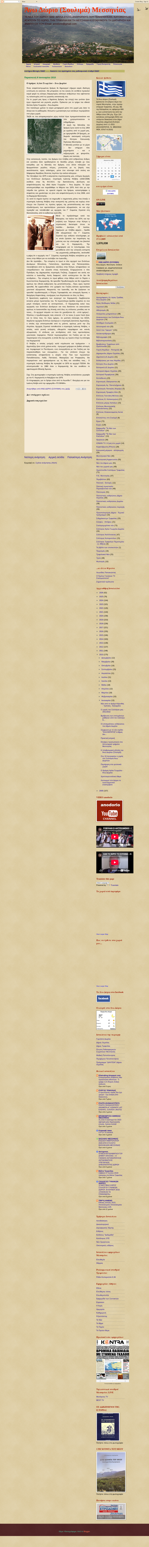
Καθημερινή (101, 1313)
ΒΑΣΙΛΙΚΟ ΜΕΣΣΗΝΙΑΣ (108, 1139)
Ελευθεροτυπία (102, 1295)
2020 (101, 616)
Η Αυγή (99, 1306)
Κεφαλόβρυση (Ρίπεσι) (105, 447)
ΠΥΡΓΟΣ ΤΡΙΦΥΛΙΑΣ (107, 1090)
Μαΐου (104, 685)
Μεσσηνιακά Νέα (103, 456)
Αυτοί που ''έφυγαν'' (104, 330)
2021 (101, 612)
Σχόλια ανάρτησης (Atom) (46, 463)
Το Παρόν (100, 1327)
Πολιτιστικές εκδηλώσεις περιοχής (110, 507)
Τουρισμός (100, 551)
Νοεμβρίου (106, 662)
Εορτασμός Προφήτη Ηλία (107, 392)
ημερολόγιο (116, 179)
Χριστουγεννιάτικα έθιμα (111, 776)
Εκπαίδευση (101, 378)
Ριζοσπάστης (101, 1316)
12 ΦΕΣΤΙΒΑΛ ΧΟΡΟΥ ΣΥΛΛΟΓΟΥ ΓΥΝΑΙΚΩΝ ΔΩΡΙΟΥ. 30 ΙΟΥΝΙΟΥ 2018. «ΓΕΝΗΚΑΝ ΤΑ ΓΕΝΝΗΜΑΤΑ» (109, 1189)
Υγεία (98, 558)
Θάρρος (99, 1263)
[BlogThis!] (79, 389)
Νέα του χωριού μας (104, 467)
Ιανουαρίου (106, 700)
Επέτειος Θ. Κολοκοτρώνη (107, 399)
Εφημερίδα (90, 64)
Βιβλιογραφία (101, 337)
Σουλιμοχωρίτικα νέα (105, 525)
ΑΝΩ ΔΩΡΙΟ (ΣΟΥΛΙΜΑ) (108, 262)
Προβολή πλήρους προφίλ (107, 274)
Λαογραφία (46, 64)
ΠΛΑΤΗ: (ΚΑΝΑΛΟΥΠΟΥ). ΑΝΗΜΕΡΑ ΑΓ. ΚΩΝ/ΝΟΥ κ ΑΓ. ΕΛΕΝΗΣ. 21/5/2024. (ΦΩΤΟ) (110, 1107)
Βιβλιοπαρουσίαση (104, 341)
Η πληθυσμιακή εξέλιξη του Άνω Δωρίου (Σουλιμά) (112, 751)
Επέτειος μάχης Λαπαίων (106, 403)
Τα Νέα (99, 1320)
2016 (101, 631)
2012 (101, 647)
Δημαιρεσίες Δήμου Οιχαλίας (108, 353)
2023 (101, 604)
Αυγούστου (106, 673)
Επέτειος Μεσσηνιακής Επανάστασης (105, 407)
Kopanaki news (105, 1131)
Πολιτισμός (100, 492)
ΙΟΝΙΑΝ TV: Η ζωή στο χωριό (108, 443)
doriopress (103, 1152)
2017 (101, 627)
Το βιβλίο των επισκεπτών (107, 547)
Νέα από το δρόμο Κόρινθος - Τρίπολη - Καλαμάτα (112, 705)
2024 (101, 600)
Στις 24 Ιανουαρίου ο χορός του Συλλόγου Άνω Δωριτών (112, 758)
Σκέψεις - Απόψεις (103, 522)
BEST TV (100, 1400)
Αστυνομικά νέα (103, 327)
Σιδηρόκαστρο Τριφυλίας (106, 518)
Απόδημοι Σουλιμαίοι (104, 323)
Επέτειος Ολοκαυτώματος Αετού (109, 412)
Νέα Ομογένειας (103, 1242)
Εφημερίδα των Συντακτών (107, 1299)
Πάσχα (28, 66)
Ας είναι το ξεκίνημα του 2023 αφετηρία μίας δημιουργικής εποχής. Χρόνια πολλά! (110, 1122)
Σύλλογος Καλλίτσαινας (106, 535)
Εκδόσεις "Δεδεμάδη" (105, 1235)
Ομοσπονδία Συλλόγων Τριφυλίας (110, 470)
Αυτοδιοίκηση (101, 1221)
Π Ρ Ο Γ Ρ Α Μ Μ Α (106, 1132)
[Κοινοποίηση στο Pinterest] (85, 389)
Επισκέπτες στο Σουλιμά (106, 418)
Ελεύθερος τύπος (103, 1292)
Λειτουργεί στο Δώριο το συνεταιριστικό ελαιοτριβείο (111, 782)
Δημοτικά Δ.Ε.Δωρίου (105, 357)
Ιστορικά (37, 64)
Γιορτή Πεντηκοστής (103, 64)
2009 (101, 791)
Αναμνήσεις (69, 66)
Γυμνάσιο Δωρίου (103, 1039)
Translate (114, 885)
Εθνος (98, 1288)
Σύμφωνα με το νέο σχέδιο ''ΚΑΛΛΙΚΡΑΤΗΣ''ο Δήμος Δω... (112, 732)
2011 (101, 651)
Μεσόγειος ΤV (102, 1397)
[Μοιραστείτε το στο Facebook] (83, 389)
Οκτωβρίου (106, 666)
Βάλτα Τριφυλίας (106, 1171)
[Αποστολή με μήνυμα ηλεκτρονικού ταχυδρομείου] (77, 389)
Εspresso (100, 1302)
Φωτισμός (100, 562)
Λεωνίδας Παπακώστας (106, 572)
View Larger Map (102, 934)
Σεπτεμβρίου (107, 669)
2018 (101, 624)
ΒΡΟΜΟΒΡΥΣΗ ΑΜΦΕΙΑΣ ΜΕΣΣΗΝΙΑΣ (110, 1117)
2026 (101, 593)
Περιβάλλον (101, 479)
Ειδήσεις (99, 1231)
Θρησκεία (100, 440)
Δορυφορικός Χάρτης (105, 1228)
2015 (101, 635)
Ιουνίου (104, 681)
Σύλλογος (80, 64)
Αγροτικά (100, 307)
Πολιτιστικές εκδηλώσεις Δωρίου (109, 501)
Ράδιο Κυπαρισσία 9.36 (106, 1277)
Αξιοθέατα (56, 64)
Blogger (87, 1531)
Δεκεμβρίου (106, 658)
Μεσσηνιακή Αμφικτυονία (106, 460)
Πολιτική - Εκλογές (104, 483)
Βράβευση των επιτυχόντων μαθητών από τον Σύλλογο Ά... (113, 718)
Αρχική (28, 64)
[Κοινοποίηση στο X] (81, 389)
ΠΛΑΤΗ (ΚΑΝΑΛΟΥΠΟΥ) (109, 1103)
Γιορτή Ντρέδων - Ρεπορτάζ (107, 350)
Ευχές (98, 425)
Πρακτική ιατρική (108, 738)
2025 (101, 597)
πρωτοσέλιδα (109, 1383)
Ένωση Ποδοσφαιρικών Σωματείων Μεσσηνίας (106, 1051)
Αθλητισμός (101, 310)
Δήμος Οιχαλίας (102, 1043)
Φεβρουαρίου (107, 696)
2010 (101, 655)
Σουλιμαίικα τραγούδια (41, 66)
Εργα (98, 421)
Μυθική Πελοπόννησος (105, 1055)
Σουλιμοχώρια (57, 66)
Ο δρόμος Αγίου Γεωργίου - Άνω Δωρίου (112, 771)
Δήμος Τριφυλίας (103, 1046)
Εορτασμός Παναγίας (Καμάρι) (109, 389)
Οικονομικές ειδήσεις (105, 1245)
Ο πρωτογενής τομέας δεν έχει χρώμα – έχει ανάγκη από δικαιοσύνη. (110, 1095)
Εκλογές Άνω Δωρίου (105, 364)
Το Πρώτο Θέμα (102, 1330)
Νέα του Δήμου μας (104, 463)
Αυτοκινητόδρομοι (103, 334)
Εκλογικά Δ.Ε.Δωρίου (105, 367)
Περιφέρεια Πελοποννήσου (107, 1059)
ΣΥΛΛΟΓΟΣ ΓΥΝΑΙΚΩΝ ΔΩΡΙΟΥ (108, 1182)
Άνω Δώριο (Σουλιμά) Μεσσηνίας (74, 10)
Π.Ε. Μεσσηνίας (103, 476)
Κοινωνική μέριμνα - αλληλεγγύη (109, 450)
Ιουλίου (104, 677)
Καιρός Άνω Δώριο (106, 1012)
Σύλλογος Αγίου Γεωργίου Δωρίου (110, 529)
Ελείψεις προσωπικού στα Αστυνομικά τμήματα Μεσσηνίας (112, 744)
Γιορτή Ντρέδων (68, 64)
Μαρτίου (105, 693)
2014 (101, 639)
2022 (101, 608)
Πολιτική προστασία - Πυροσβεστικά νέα (105, 487)
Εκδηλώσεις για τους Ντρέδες (108, 360)
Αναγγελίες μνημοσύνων (106, 314)
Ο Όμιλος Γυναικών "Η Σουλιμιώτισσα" (105, 577)
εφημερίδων (118, 1383)
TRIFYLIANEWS (105, 1201)
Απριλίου (105, 689)
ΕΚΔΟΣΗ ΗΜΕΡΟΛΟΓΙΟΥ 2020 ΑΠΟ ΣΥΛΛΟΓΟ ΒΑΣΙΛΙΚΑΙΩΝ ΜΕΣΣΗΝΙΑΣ (109, 1143)
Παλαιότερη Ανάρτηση (79, 457)
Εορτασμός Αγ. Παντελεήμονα (108, 385)
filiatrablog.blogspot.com (110, 1075)
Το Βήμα (99, 1323)
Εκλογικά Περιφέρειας (105, 375)
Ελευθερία (100, 1260)
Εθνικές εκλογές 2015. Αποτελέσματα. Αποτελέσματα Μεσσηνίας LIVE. (110, 1205)
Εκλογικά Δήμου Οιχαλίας (106, 371)
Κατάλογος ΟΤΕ (103, 1238)
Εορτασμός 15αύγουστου (106, 382)
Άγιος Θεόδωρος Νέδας (106, 303)
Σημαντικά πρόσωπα (105, 582)
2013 (101, 643)
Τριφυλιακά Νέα (103, 554)
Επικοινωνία (117, 64)
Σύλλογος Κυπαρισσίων (106, 538)
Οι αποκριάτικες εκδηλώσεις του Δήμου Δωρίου (112, 725)
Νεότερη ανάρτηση (34, 457)
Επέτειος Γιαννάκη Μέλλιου (107, 396)
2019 (101, 620)
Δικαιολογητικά (102, 1224)
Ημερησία (100, 1309)
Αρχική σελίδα (56, 457)
